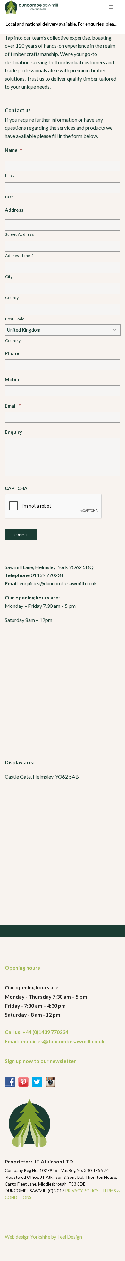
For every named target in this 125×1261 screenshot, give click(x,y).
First (9, 175)
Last (9, 196)
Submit (21, 535)
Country (13, 340)
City (9, 276)
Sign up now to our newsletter (40, 1061)
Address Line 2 (19, 255)
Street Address (19, 234)
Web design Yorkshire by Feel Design (43, 1237)
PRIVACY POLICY (82, 1190)
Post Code (15, 318)
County (12, 297)
